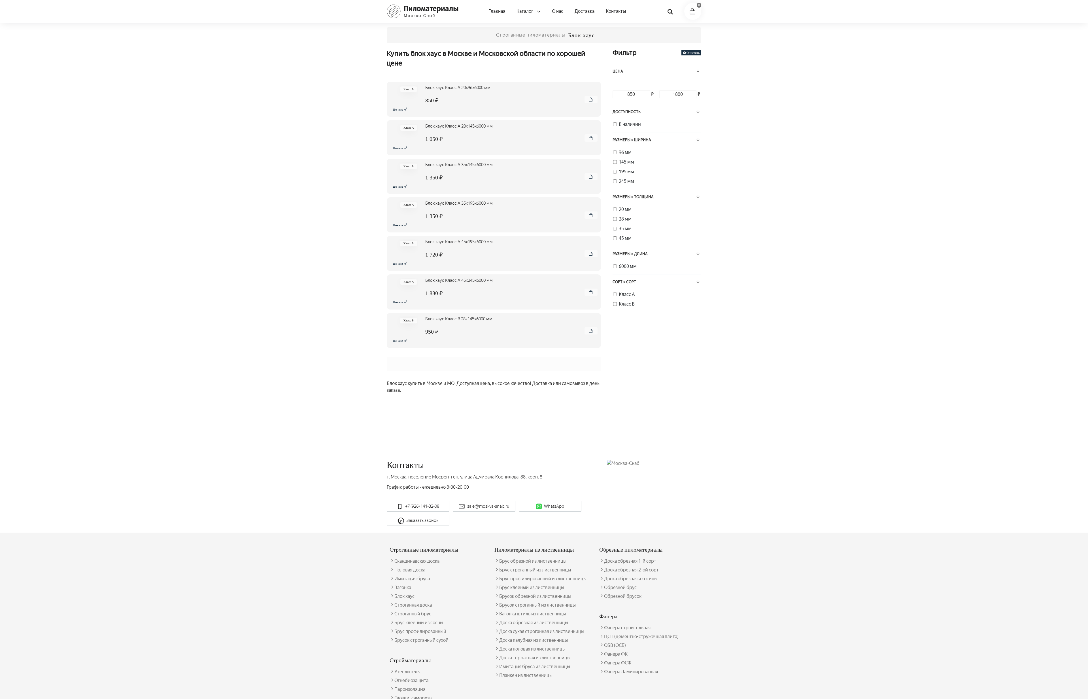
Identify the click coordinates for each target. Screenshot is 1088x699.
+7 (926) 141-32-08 (422, 506)
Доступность (627, 112)
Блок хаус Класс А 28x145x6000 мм (459, 126)
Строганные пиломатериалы (530, 35)
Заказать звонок (422, 520)
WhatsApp (554, 506)
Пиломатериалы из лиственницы (534, 550)
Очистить (693, 52)
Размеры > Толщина (633, 197)
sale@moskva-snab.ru (488, 506)
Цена (618, 71)
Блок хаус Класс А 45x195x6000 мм (459, 241)
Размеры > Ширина (632, 140)
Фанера (608, 616)
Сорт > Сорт (624, 282)
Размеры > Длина (630, 254)
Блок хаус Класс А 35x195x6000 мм (459, 203)
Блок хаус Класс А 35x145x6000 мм (459, 164)
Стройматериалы (410, 660)
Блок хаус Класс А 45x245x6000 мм (459, 280)
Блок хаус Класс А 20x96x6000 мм (457, 87)
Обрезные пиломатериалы (630, 550)
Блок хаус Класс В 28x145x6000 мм (458, 318)
